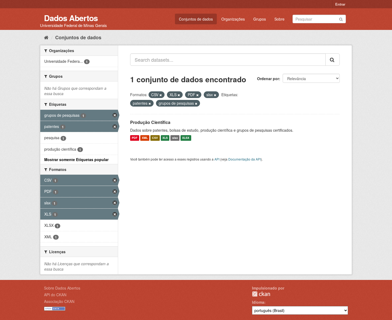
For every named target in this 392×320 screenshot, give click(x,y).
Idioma (258, 302)
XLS (165, 138)
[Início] (46, 37)
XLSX (185, 138)
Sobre (279, 19)
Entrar (340, 4)
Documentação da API (244, 159)
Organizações (233, 19)
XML (145, 138)
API (216, 159)
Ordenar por (268, 78)
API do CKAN (55, 294)
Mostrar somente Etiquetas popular (76, 159)
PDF (134, 138)
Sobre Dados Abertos (62, 288)
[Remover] (160, 95)
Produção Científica (150, 122)
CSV (155, 138)
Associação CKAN (59, 301)
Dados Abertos (71, 18)
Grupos (259, 19)
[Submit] (341, 18)
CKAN (261, 294)
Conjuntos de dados (196, 19)
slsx (175, 138)
